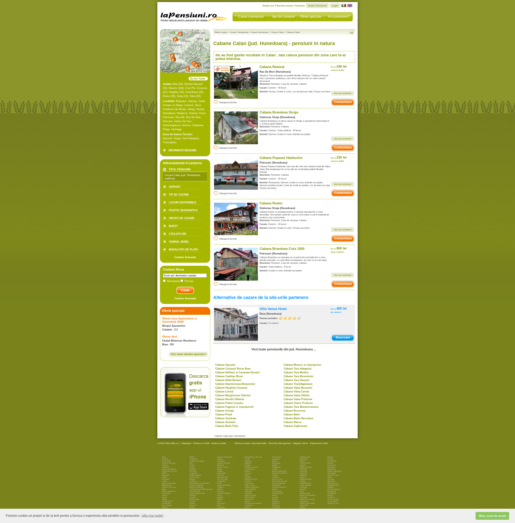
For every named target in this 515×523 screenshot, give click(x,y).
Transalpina (169, 142)
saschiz (248, 493)
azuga (275, 497)
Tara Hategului (190, 138)
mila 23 (220, 475)
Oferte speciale (310, 16)
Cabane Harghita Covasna (231, 387)
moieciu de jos (168, 463)
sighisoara (166, 485)
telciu (329, 477)
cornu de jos (333, 499)
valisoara (331, 469)
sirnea (302, 507)
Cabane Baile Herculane (298, 418)
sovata (165, 459)
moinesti (248, 491)
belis (164, 473)
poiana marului (196, 485)
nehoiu (330, 459)
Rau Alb (179, 117)
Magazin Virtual (301, 443)
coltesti (275, 477)
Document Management (280, 443)
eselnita (193, 459)
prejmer (303, 475)
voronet (193, 471)
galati (274, 465)
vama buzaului (279, 487)
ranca (164, 497)
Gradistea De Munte (174, 109)
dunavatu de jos (279, 481)
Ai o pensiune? (339, 16)
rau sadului (332, 501)
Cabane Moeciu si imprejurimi (302, 364)
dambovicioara (224, 493)
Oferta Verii (169, 336)
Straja (177, 138)
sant (219, 501)
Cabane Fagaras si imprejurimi (234, 407)
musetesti (331, 493)
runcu (219, 495)
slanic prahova (168, 491)
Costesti (188, 105)
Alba (175, 83)
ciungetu (276, 467)
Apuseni (167, 138)
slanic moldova (196, 487)
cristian (330, 487)
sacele (330, 463)
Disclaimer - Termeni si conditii (195, 443)
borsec (248, 465)
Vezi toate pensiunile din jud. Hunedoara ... (283, 349)
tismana (275, 505)
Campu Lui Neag (172, 105)
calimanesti (305, 457)
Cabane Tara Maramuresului (301, 407)
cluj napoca (195, 491)
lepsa (219, 469)
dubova (220, 465)
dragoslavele (333, 485)
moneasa (249, 499)
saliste (220, 471)
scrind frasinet (333, 489)
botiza (192, 479)
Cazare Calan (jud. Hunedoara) (182, 175)
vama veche (277, 493)
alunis (330, 495)
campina (331, 497)
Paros (202, 113)
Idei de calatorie (283, 16)
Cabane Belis (292, 414)
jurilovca (276, 503)
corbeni (193, 481)
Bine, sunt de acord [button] (492, 515)
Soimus (186, 125)
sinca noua (277, 479)
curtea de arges (197, 461)
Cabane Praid (223, 414)
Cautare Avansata (185, 257)
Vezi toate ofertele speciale (188, 354)
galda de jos (333, 503)
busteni (193, 495)
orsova (193, 501)
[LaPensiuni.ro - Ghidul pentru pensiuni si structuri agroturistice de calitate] (194, 16)
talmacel (331, 467)
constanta (332, 461)
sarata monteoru (224, 457)
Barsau (192, 101)
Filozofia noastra (284, 5)
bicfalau (303, 469)
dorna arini (194, 477)
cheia (192, 465)
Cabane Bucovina (294, 410)
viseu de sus (333, 475)
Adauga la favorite (228, 102)
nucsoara (276, 457)
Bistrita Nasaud (193, 83)
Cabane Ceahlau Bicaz (229, 376)
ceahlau (303, 487)
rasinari (248, 463)
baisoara (276, 463)
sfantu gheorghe (307, 503)
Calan (201, 101)
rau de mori (222, 479)
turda (274, 495)
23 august (277, 491)
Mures (166, 96)
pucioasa (331, 465)
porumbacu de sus (253, 457)
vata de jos (332, 483)
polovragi (221, 473)
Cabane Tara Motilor (296, 372)
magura (248, 461)
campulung (167, 501)
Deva (198, 105)
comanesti (249, 469)
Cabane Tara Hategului (298, 368)
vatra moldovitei (252, 487)
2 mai (247, 459)
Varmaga (176, 129)
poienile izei (222, 477)
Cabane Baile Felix (226, 426)
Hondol (200, 109)
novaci (248, 481)
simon (275, 461)
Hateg (191, 109)
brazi (219, 483)
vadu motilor (250, 489)
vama (164, 481)
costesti (303, 471)
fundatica (331, 491)
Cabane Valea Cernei (296, 391)
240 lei (339, 68)
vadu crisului (305, 485)
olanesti (331, 481)
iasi (191, 463)
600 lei (339, 249)
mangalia (331, 473)
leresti (219, 499)
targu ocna (250, 485)
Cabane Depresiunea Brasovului (235, 384)
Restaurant (173, 281)
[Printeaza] (351, 32)
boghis (303, 489)
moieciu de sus (169, 487)
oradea (248, 477)
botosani (221, 503)
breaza (165, 507)
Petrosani (168, 117)
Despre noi (268, 5)
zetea (274, 489)
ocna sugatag (278, 483)
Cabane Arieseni (225, 422)
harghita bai (305, 483)
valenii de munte (307, 499)
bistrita (220, 497)
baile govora (305, 479)
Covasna (202, 88)
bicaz (247, 475)
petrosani (166, 503)
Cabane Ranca (292, 422)
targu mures (222, 467)
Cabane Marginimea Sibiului (233, 395)
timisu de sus (306, 467)
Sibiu (192, 96)
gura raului (167, 505)
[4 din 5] (290, 317)
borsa (192, 503)
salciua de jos (251, 479)
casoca (248, 473)
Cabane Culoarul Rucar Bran (233, 368)
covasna (193, 473)
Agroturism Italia (258, 443)
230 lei (339, 158)
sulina (219, 489)
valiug (302, 481)
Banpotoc (181, 101)
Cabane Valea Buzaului (298, 387)
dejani (247, 471)
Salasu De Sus (182, 121)
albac (164, 499)
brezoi (330, 457)
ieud (219, 505)
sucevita (221, 507)
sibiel (192, 457)
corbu (274, 469)
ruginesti (304, 505)
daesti (275, 499)
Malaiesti (182, 113)
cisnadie (303, 497)
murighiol (221, 481)
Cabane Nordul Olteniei (229, 399)
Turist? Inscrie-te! (317, 5)
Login (335, 5)
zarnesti (165, 475)
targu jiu (303, 473)
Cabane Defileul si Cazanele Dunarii (237, 372)
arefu (247, 507)
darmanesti (305, 493)
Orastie (193, 113)
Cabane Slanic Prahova (298, 403)
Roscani (167, 121)
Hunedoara (191, 92)
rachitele (248, 505)
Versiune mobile (218, 443)
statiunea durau (279, 473)
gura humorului (169, 483)
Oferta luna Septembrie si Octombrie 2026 (179, 320)
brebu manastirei (307, 495)
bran (164, 457)
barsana (303, 459)
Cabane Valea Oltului (297, 395)
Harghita (173, 92)
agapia (193, 469)
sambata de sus (169, 471)
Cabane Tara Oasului (296, 380)
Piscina (188, 281)
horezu (220, 491)
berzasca (304, 501)
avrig (192, 467)
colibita (220, 487)
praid (164, 477)
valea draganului (197, 493)
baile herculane (169, 469)
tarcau (247, 501)
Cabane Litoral (224, 391)
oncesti (330, 479)
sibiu (164, 489)
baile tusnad (195, 475)
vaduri (302, 465)
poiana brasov (223, 463)
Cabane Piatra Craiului (229, 403)
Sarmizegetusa (171, 125)
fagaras (275, 501)
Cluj (187, 88)
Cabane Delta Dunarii (228, 380)
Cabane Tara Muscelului (298, 376)
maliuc (303, 477)
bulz (302, 491)
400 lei (339, 310)
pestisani (276, 485)
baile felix (166, 461)
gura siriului (250, 497)
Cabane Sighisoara (295, 426)
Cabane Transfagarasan (298, 384)
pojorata (276, 459)
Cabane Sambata (225, 418)
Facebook (299, 5)
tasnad (193, 505)
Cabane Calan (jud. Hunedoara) (229, 436)
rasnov (165, 465)
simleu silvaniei (334, 471)
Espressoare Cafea (319, 443)
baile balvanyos (279, 471)
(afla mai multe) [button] (152, 515)
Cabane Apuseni (225, 364)
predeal (165, 479)
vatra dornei (305, 463)
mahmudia (194, 499)
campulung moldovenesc (201, 489)
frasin (192, 507)
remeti (192, 497)
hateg (219, 459)
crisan (164, 495)
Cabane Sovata (224, 410)
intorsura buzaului (253, 503)
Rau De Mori (193, 117)
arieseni (165, 467)
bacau (303, 461)
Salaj (180, 96)
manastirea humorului (199, 483)
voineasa (249, 483)
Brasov (173, 88)
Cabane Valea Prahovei (298, 399)
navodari (276, 507)
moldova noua (251, 467)
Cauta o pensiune (251, 16)
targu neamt (250, 495)
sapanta (221, 461)
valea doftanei (223, 485)
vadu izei (166, 493)
